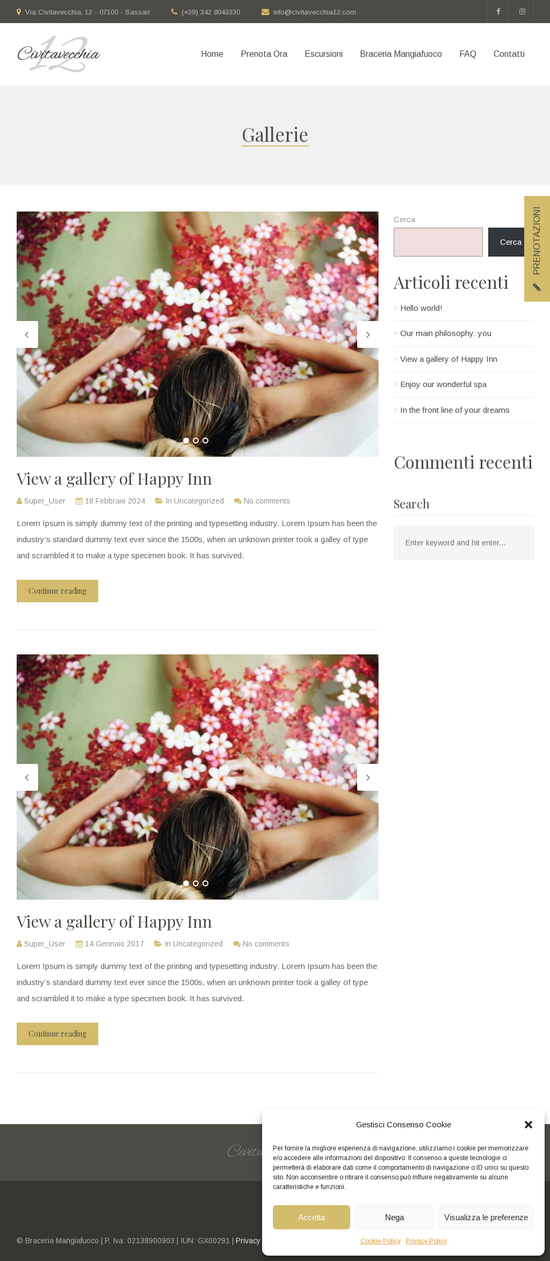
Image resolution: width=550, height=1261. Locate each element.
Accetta (311, 1217)
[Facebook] (498, 11)
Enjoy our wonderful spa (443, 384)
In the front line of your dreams (455, 409)
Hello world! (421, 307)
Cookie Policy (380, 1241)
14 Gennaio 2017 (114, 943)
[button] (528, 1124)
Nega (394, 1217)
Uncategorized (199, 501)
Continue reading (57, 591)
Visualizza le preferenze (486, 1217)
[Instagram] (522, 11)
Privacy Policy (426, 1241)
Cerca (404, 219)
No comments (267, 501)
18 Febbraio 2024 (115, 501)
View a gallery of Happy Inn (114, 478)
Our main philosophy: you (445, 333)
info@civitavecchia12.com (314, 12)
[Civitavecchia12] (58, 54)
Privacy (248, 1240)
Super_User (45, 501)
